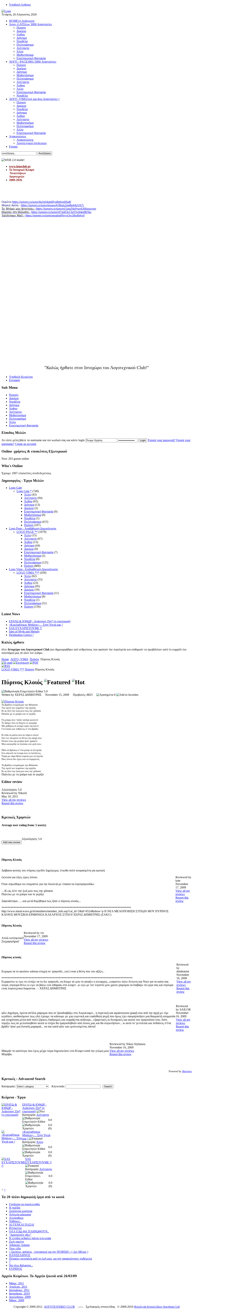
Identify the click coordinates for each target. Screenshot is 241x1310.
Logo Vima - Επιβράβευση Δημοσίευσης (33, 569)
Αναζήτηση (45, 153)
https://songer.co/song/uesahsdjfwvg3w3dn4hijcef (55, 215)
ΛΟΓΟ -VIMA (19, 659)
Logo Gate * (24, 491)
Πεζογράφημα (32, 521)
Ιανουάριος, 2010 (19, 1293)
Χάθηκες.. (15, 1221)
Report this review (12, 803)
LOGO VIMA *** (28, 572)
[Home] (6, 11)
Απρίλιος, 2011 (18, 1286)
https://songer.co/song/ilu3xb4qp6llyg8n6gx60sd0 (41, 201)
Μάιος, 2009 (16, 1300)
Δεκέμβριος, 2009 (20, 1296)
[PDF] (34, 662)
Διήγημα (29, 504)
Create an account (25, 444)
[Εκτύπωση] (21, 662)
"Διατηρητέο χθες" (20, 1234)
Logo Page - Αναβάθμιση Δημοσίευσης (32, 528)
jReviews (187, 1071)
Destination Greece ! (21, 635)
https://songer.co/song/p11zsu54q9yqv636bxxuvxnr (66, 208)
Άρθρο (28, 501)
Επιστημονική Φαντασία (38, 511)
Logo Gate (15, 487)
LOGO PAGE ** (27, 531)
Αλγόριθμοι (16, 1217)
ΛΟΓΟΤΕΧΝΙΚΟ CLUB (59, 1306)
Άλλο (27, 494)
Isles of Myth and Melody (24, 631)
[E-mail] (7, 662)
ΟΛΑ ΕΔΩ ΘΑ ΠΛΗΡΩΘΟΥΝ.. (29, 1231)
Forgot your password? (161, 440)
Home (5, 659)
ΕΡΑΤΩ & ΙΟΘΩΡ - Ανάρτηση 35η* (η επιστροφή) (39, 621)
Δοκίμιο (29, 508)
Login (143, 440)
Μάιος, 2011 (16, 1283)
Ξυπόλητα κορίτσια (20, 1211)
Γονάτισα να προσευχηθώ (24, 1204)
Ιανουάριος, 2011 (19, 1290)
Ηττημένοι (15, 1228)
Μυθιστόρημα (32, 514)
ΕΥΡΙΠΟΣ (15, 1268)
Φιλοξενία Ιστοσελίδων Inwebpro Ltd (157, 1306)
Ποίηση (28, 525)
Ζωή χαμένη (16, 1241)
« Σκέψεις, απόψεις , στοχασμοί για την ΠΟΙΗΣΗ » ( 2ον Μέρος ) (48, 1251)
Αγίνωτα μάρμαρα (20, 1214)
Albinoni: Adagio (19, 1245)
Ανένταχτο (30, 498)
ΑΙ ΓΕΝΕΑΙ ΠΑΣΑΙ (21, 1224)
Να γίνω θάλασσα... (21, 1265)
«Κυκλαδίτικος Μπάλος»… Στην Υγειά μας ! (36, 624)
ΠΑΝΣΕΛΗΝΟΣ (19, 1255)
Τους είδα (15, 1248)
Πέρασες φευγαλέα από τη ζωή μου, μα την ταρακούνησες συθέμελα (50, 1258)
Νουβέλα (29, 518)
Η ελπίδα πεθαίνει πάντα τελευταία (30, 1238)
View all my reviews (14, 799)
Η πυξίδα (14, 1207)
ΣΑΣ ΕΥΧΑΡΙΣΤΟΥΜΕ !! (25, 628)
